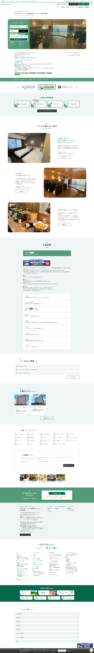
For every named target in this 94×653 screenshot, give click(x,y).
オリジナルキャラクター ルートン (54, 559)
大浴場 (67, 7)
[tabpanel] (58, 34)
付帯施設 (17, 562)
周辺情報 (87, 7)
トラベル (35, 555)
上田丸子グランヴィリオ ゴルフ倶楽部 (21, 573)
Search (23, 31)
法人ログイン (90, 1)
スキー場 (17, 578)
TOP (17, 552)
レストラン (72, 7)
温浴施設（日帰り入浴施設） (22, 564)
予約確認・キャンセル (75, 1)
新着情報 (69, 508)
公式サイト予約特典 (36, 558)
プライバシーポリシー (70, 565)
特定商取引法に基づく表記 (71, 567)
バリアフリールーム (53, 563)
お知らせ (34, 562)
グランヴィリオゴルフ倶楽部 (21, 568)
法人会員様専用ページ (36, 568)
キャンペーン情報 (35, 566)
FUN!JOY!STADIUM (54, 562)
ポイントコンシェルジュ (54, 575)
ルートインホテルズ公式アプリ (55, 554)
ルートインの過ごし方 (36, 552)
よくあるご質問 (70, 510)
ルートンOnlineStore (54, 560)
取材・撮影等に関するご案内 (71, 568)
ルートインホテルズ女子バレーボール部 (69, 573)
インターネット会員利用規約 (38, 572)
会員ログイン (84, 1)
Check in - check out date (14, 24)
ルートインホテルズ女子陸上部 (72, 571)
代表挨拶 (67, 560)
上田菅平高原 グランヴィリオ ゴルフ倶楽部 (22, 576)
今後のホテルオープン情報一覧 (23, 558)
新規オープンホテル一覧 (21, 557)
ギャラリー (65, 4)
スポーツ (35, 557)
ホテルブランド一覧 (20, 560)
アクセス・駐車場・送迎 (79, 7)
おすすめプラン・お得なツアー (38, 564)
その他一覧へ (72, 377)
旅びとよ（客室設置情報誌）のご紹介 (55, 568)
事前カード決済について (70, 555)
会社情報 (66, 557)
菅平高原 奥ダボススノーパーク (23, 580)
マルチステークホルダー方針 (71, 569)
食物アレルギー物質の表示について (55, 570)
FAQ (59, 4)
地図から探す (19, 556)
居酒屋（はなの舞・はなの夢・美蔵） (20, 566)
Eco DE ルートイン (53, 557)
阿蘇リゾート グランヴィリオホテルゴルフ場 (22, 571)
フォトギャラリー (70, 506)
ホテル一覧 (18, 554)
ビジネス (35, 554)
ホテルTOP (57, 7)
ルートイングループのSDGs (71, 563)
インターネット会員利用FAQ (71, 554)
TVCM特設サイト (69, 564)
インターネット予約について (70, 552)
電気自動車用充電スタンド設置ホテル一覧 (55, 565)
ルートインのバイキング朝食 (55, 555)
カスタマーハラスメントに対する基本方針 (38, 575)
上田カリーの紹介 (53, 572)
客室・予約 (63, 7)
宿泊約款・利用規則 (37, 571)
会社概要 (67, 559)
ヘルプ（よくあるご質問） (37, 560)
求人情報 (67, 561)
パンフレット (74, 4)
